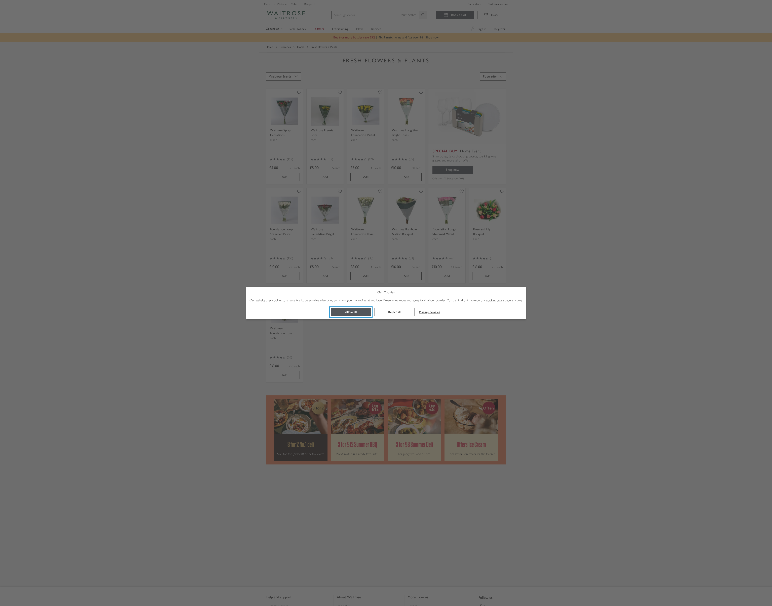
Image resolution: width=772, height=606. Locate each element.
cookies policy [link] (495, 300)
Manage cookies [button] (429, 312)
